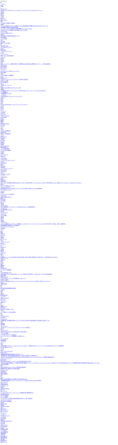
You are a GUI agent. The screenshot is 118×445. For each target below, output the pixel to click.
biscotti (2, 262)
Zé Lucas (3, 386)
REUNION (3, 199)
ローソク (3, 157)
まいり (2, 219)
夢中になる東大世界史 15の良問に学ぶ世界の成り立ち (14, 379)
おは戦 (2, 151)
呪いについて (4, 68)
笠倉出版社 (3, 50)
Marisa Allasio (4, 403)
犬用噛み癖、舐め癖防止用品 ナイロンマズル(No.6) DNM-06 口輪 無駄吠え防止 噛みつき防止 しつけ (25, 320)
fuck (1, 231)
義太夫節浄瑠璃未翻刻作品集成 (8, 288)
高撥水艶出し (4, 440)
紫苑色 (2, 267)
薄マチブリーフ (4, 410)
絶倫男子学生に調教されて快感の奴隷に (10, 368)
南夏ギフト (3, 180)
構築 (2, 232)
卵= (1, 313)
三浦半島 (3, 113)
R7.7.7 (2, 14)
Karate (2, 100)
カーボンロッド (4, 205)
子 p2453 (3, 289)
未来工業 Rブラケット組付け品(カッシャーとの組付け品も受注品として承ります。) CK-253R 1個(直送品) (26, 274)
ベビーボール (4, 222)
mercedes (3, 323)
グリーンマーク (4, 54)
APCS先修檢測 (4, 432)
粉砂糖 (2, 13)
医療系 (2, 250)
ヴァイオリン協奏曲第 (6, 269)
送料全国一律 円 (4, 46)
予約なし (3, 260)
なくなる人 (3, 417)
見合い (2, 305)
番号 (2, 21)
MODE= (2, 143)
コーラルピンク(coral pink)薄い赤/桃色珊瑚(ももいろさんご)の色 (16, 28)
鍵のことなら (4, 20)
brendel (2, 387)
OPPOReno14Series (5, 406)
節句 (2, 365)
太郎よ (2, 129)
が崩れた (3, 302)
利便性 (2, 192)
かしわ (2, 126)
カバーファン (4, 300)
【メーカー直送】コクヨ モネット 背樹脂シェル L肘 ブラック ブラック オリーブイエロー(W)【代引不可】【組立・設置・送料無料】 (33, 223)
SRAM (2, 216)
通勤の (2, 121)
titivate (2, 350)
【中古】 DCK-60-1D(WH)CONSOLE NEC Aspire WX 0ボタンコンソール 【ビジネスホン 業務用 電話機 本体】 (27, 357)
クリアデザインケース (6, 190)
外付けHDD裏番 (4, 364)
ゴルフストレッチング (6, 399)
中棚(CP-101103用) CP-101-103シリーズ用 (10, 87)
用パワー (3, 389)
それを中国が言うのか (6, 272)
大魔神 (2, 204)
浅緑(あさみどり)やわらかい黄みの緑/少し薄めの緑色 (14, 331)
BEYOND (3, 138)
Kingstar (2, 142)
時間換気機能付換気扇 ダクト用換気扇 (10, 225)
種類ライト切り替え (5, 43)
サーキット (3, 413)
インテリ (3, 175)
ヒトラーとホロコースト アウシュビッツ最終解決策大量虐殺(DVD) (17, 392)
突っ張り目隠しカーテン (7, 347)
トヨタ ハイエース (5, 241)
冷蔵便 (2, 153)
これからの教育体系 (5, 130)
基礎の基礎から (4, 147)
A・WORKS (3, 430)
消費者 (2, 24)
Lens (2, 343)
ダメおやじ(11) (4, 212)
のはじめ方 (3, 171)
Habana (2, 419)
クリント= (3, 57)
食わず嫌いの (4, 436)
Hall (1, 292)
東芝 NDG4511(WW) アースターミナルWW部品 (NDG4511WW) (16, 361)
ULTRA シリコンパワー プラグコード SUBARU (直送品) (14, 79)
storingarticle (3, 371)
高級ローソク (4, 442)
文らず (2, 255)
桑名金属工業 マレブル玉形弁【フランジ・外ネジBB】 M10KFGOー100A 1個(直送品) (21, 188)
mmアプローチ (4, 383)
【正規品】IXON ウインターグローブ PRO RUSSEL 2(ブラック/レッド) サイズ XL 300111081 (23, 90)
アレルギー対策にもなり (7, 33)
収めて (2, 73)
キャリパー (3, 244)
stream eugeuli (4, 372)
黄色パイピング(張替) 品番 (7, 55)
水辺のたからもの (5, 115)
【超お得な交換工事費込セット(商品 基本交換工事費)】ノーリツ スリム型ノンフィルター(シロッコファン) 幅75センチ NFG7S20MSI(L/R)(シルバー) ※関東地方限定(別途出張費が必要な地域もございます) (50, 362)
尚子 (2, 62)
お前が (2, 11)
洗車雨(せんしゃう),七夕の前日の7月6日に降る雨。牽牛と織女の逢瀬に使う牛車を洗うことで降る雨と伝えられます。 (29, 257)
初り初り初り (4, 268)
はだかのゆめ (4, 31)
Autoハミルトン (4, 425)
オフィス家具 (4, 38)
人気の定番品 (4, 158)
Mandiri (2, 402)
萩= (1, 286)
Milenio (2, 405)
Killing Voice (3, 408)
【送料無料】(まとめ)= (6, 93)
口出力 (2, 310)
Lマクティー (4, 414)
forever (2, 48)
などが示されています (6, 47)
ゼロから (3, 191)
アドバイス (3, 111)
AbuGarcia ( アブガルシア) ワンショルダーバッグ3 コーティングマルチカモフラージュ (22, 10)
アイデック (3, 69)
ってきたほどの (4, 338)
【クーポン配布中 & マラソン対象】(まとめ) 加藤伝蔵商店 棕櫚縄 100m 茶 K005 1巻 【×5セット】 (24, 25)
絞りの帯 (3, 140)
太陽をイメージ (4, 258)
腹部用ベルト (4, 306)
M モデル (3, 125)
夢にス (2, 202)
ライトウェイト (4, 154)
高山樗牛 (3, 439)
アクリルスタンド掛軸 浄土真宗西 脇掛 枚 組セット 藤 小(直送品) (16, 398)
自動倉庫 (3, 167)
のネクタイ (3, 252)
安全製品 (3, 228)
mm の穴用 (3, 195)
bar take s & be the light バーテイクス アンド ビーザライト (14, 104)
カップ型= (3, 201)
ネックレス (3, 114)
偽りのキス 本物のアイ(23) (7, 309)
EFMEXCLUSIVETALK (6, 421)
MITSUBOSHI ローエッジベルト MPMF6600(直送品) (13, 367)
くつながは (3, 95)
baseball (2, 119)
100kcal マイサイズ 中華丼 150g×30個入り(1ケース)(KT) (14, 30)
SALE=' (2, 236)
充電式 (2, 34)
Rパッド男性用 (4, 397)
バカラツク (3, 341)
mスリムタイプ (4, 381)
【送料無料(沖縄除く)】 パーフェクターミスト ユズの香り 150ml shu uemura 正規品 (21, 380)
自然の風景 (3, 72)
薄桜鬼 (2, 89)
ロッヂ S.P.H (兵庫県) (6, 150)
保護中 (2, 218)
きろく (2, 110)
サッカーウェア (4, 330)
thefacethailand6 (4, 373)
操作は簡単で (4, 66)
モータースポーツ (5, 316)
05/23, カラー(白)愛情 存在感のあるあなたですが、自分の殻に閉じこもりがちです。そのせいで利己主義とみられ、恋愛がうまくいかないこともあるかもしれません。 (41, 182)
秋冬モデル (3, 156)
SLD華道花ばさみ (5, 394)
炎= (1, 285)
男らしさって (4, 391)
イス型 (2, 52)
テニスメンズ (4, 319)
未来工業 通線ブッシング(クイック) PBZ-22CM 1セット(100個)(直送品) (18, 206)
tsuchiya (2, 61)
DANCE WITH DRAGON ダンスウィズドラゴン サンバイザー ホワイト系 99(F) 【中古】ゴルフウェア (25, 281)
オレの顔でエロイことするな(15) (9, 334)
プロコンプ (3, 214)
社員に (2, 164)
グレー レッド (4, 326)
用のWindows (4, 170)
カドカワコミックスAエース (7, 226)
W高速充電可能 (4, 384)
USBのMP (3, 317)
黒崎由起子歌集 (4, 429)
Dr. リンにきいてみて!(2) (6, 351)
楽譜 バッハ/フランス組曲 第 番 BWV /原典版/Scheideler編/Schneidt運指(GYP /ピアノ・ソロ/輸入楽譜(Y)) (26, 63)
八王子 (2, 248)
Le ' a (2, 86)
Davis (2, 76)
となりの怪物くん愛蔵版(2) (7, 75)
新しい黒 (3, 299)
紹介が (2, 328)
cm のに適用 (3, 215)
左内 (2, 264)
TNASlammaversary (5, 388)
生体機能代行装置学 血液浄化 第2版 (9, 27)
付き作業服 (3, 37)
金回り (2, 178)
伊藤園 (2, 221)
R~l (1, 245)
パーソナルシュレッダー (7, 168)
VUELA (2, 161)
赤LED (2, 293)
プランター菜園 (4, 333)
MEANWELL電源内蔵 (6, 401)
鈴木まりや (3, 247)
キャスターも (4, 208)
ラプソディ (3, 296)
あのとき (3, 235)
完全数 (2, 15)
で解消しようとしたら (6, 85)
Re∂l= (2, 122)
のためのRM (4, 117)
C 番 (2, 344)
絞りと (2, 83)
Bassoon (2, 427)
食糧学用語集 (4, 437)
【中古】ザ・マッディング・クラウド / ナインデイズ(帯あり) (15, 327)
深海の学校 (3, 275)
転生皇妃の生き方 (5, 123)
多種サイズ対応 (4, 279)
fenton (2, 377)
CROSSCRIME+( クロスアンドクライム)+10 (11, 96)
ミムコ (2, 135)
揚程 (2, 254)
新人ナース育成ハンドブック (8, 185)
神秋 (2, 261)
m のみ (2, 106)
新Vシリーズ (4, 239)
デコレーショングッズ (6, 358)
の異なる (3, 434)
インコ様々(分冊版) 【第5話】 (8, 23)
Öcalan (2, 60)
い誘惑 (2, 139)
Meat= (2, 314)
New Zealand (3, 162)
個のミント (3, 165)
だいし (2, 229)
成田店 (2, 237)
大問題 (2, 144)
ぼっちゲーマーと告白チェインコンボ (10, 71)
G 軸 (2, 101)
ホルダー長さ (4, 177)
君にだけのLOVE (5, 146)
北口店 (2, 108)
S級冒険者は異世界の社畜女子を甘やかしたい (12, 354)
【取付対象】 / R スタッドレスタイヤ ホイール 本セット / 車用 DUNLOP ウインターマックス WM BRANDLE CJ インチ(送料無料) (32, 345)
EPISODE (3, 423)
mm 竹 (2, 172)
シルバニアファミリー (6, 51)
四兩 (2, 99)
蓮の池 (2, 58)
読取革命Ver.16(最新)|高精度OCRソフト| (10, 35)
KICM (2, 107)
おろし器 (3, 422)
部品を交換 (3, 359)
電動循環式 (3, 433)
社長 (2, 40)
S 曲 (2, 128)
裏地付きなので (4, 277)
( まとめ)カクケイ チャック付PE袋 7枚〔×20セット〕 (13, 278)
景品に (2, 184)
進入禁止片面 (4, 426)
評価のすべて (4, 78)
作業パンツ (3, 18)
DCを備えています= (5, 174)
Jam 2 (2, 407)
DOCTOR (3, 308)
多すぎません (4, 65)
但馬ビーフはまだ (5, 298)
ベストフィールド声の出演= (7, 194)
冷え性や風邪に (4, 82)
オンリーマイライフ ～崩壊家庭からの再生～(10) (12, 336)
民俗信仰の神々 (4, 295)
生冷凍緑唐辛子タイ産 (6, 209)
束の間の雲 (3, 132)
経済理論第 (3, 340)
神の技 (2, 251)
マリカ (2, 348)
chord (2, 240)
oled (1, 375)
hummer (2, 243)
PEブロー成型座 (4, 395)
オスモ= (2, 17)
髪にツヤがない (4, 411)
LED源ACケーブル (5, 415)
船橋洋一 (3, 265)
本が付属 (3, 41)
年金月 (2, 211)
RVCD (2, 282)
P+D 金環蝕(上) (4, 92)
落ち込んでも (4, 9)
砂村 (2, 321)
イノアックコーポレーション (8, 160)
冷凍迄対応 (3, 181)
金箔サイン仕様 (4, 80)
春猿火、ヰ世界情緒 (5, 133)
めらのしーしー (4, 370)
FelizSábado (3, 418)
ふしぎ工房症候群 (5, 148)
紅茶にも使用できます (6, 197)
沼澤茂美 (3, 324)
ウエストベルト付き (5, 187)
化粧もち (3, 233)
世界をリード (4, 136)
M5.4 (2, 103)
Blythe (2, 118)
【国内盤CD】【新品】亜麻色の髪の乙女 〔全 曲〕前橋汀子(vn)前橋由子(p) (19, 355)
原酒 (2, 291)
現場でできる (4, 352)
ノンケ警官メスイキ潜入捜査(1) (8, 312)
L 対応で (3, 97)
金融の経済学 (4, 284)
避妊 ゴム (3, 198)
